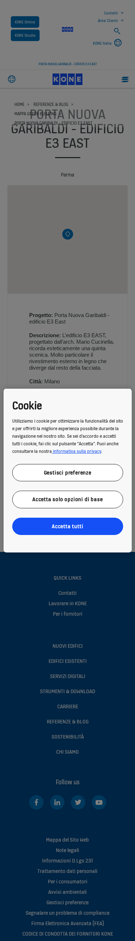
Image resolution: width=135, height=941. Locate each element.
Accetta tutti (67, 525)
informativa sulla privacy (76, 451)
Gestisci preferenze (67, 472)
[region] (67, 471)
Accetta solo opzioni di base (67, 499)
